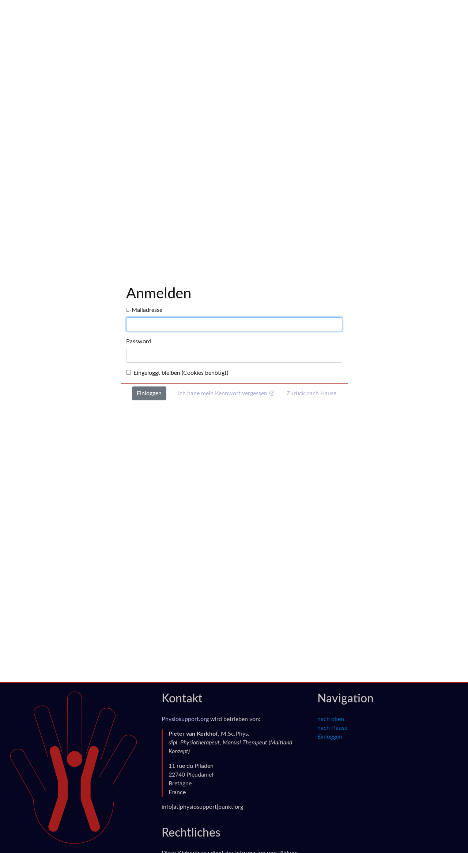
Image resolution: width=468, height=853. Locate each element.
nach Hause (332, 728)
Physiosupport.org (185, 719)
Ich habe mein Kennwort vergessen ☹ (226, 393)
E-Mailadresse (144, 310)
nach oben (330, 719)
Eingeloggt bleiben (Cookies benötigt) (180, 373)
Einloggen (329, 737)
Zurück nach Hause (311, 393)
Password (138, 341)
